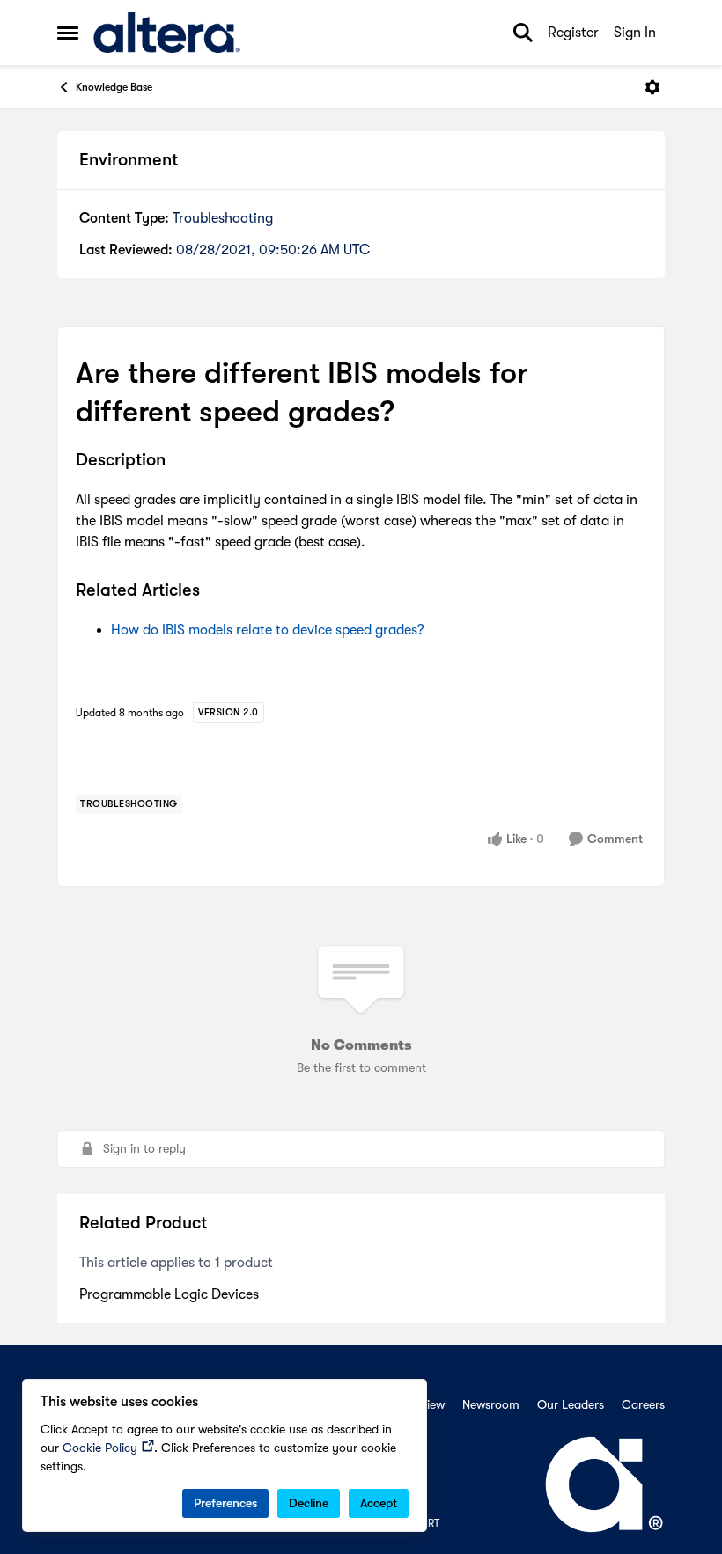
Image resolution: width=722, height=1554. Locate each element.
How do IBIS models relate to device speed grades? (267, 630)
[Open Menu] (652, 87)
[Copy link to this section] (179, 462)
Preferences (225, 1503)
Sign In (635, 32)
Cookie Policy (100, 1447)
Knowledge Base (114, 87)
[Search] (523, 32)
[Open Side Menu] (67, 32)
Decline (308, 1503)
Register (573, 32)
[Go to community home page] (167, 33)
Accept (378, 1503)
